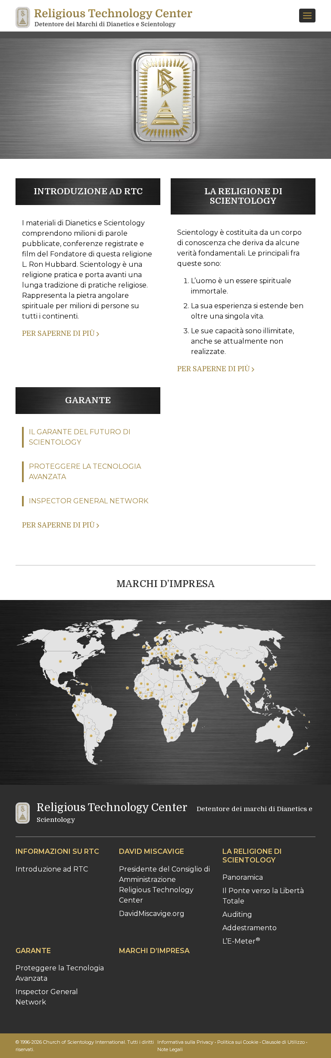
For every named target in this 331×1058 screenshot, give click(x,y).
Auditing (237, 914)
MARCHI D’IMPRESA (165, 583)
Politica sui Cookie (237, 1042)
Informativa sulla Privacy (185, 1042)
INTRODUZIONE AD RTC (88, 191)
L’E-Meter (241, 941)
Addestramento (249, 928)
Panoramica (242, 877)
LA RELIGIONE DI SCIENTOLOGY (243, 196)
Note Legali (170, 1049)
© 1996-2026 (85, 1045)
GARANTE (88, 400)
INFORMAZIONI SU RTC (57, 851)
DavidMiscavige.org (151, 914)
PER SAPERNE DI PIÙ (59, 334)
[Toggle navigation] (307, 15)
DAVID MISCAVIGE (151, 851)
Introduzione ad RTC (52, 869)
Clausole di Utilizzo (283, 1042)
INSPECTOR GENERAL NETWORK (88, 501)
